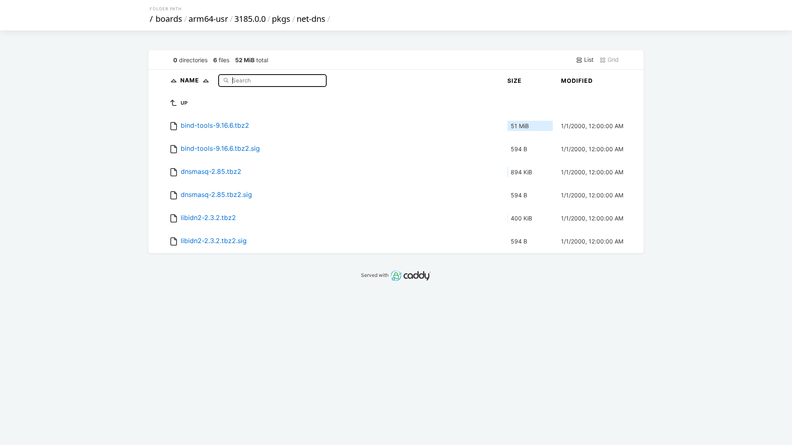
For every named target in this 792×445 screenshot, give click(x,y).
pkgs (281, 18)
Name (190, 80)
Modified (577, 80)
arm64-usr (208, 18)
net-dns (311, 18)
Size (514, 80)
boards (169, 18)
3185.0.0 (250, 18)
